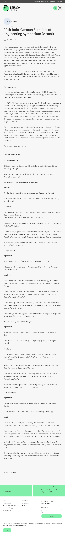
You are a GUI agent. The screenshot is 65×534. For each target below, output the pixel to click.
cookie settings (21, 525)
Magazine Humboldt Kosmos (41, 1)
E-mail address (44, 507)
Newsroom (52, 1)
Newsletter (59, 1)
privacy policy (9, 525)
